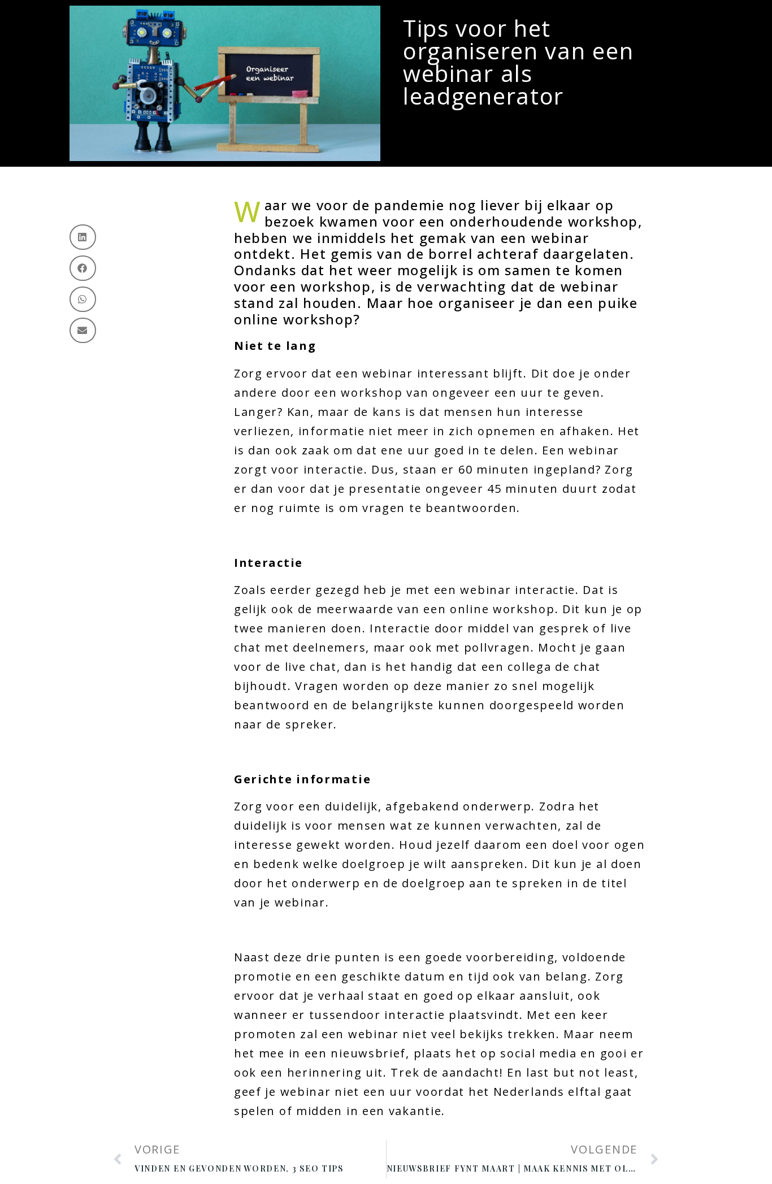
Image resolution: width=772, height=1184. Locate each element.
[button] (83, 237)
